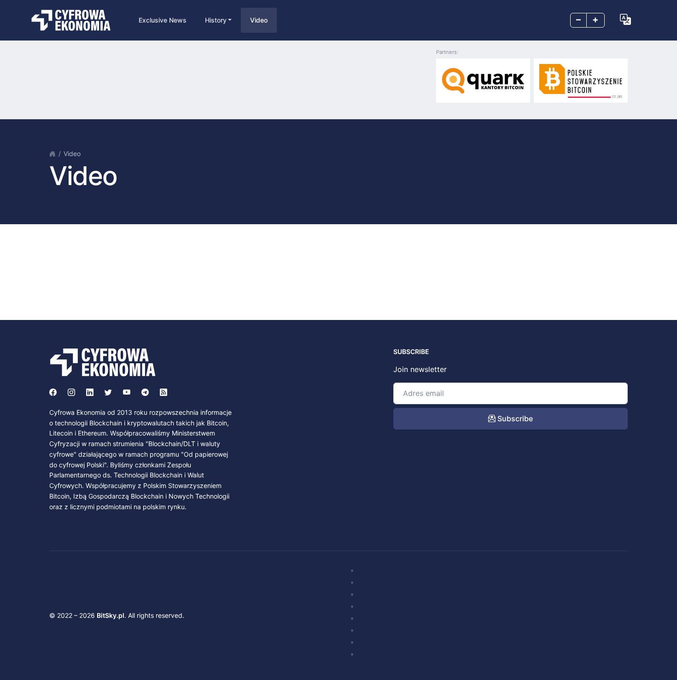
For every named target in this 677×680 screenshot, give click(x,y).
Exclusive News (163, 20)
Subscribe (514, 418)
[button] (625, 19)
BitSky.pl (110, 615)
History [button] (216, 20)
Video (259, 20)
